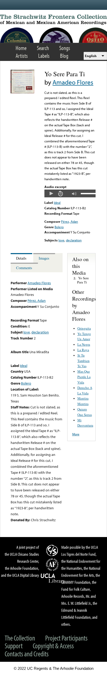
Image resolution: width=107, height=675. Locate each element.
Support (14, 645)
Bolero (59, 227)
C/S (53, 550)
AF (53, 564)
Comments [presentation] (24, 267)
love (61, 240)
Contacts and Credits (27, 653)
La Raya (83, 349)
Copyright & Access (53, 645)
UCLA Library (53, 578)
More (75, 434)
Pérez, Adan (69, 221)
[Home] (53, 20)
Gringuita (84, 328)
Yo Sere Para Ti (83, 280)
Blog (64, 55)
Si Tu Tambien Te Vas (83, 360)
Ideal (57, 202)
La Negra (83, 344)
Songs (64, 48)
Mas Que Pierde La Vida (84, 377)
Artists (22, 55)
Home (21, 48)
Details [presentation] (21, 258)
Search (43, 48)
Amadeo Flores (72, 82)
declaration (74, 240)
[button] (51, 193)
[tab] (22, 258)
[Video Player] (69, 193)
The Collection (20, 637)
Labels (44, 55)
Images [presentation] (44, 258)
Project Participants (66, 637)
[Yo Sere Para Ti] (22, 92)
